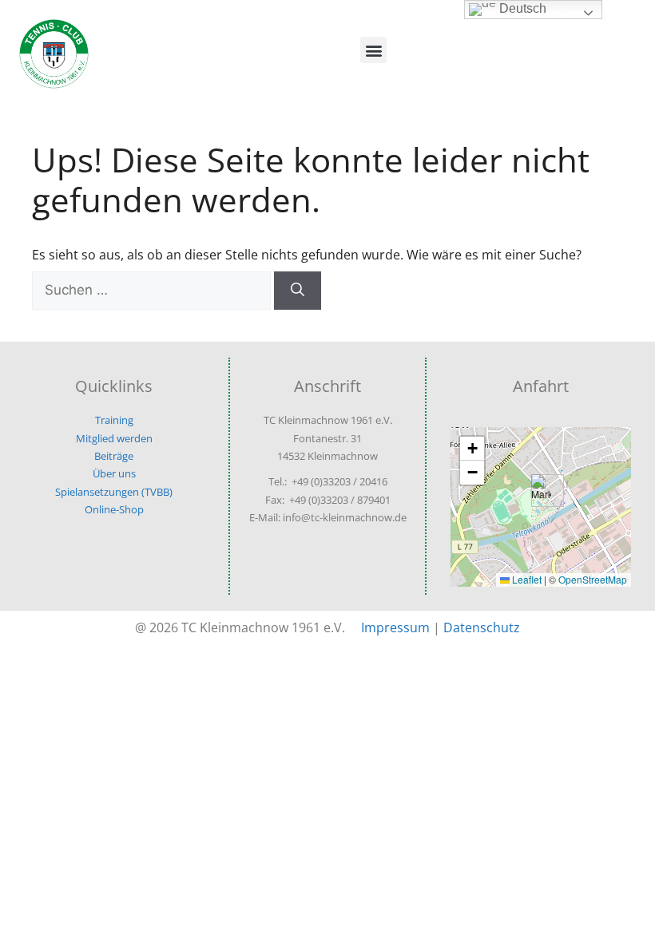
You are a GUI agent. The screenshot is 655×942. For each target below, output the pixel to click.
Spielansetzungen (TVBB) (114, 492)
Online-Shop (114, 509)
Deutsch (521, 8)
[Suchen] (297, 290)
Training (114, 420)
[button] (373, 50)
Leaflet (526, 579)
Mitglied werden (114, 438)
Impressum (395, 627)
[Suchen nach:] (153, 290)
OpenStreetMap (592, 579)
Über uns (114, 473)
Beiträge (113, 456)
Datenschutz (481, 627)
